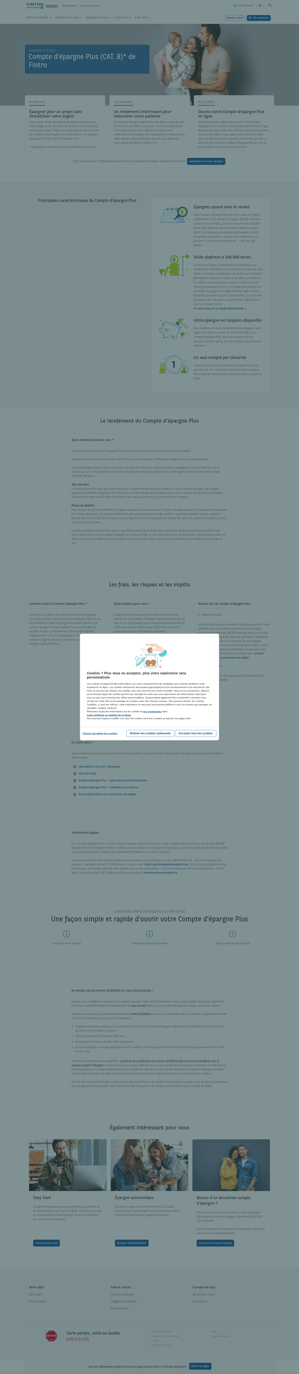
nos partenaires (152, 711)
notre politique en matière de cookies (109, 715)
